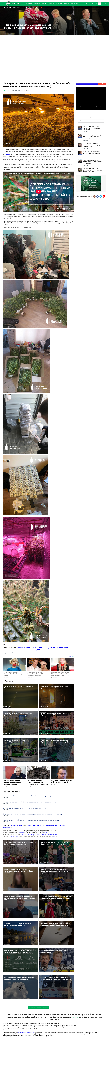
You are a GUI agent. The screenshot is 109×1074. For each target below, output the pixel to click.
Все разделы (74, 3)
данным (7, 154)
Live (86, 4)
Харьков (19, 825)
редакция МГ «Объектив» (26, 1032)
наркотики (49, 825)
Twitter (101, 196)
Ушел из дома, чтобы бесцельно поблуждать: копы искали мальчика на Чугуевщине (32, 820)
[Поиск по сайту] (96, 4)
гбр (27, 825)
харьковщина (7, 827)
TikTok (17, 836)
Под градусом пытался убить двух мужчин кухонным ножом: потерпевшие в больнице (32, 814)
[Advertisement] (54, 46)
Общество (8, 32)
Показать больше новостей (38, 1007)
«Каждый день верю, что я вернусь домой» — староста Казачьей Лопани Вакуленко (92, 136)
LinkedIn (44, 834)
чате (45, 832)
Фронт (44, 3)
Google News (50, 834)
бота (54, 836)
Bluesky (57, 834)
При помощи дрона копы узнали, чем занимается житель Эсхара (25, 808)
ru (92, 4)
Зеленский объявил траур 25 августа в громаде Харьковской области (26, 26)
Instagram (29, 834)
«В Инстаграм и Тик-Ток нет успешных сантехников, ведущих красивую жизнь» (92, 145)
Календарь (59, 3)
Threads (39, 834)
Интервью (51, 3)
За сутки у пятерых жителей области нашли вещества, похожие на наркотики (29, 802)
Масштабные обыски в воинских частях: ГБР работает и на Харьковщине (28, 796)
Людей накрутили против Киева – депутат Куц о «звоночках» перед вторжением (92, 153)
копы (30, 825)
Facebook (23, 834)
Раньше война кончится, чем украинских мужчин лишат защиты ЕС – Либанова (92, 161)
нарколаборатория (39, 825)
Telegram (21, 832)
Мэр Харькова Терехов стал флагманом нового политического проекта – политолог (92, 170)
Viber (34, 834)
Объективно (28, 3)
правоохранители (59, 825)
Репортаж (37, 3)
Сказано (66, 3)
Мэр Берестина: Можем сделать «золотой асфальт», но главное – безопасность (92, 128)
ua (89, 4)
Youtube (13, 836)
